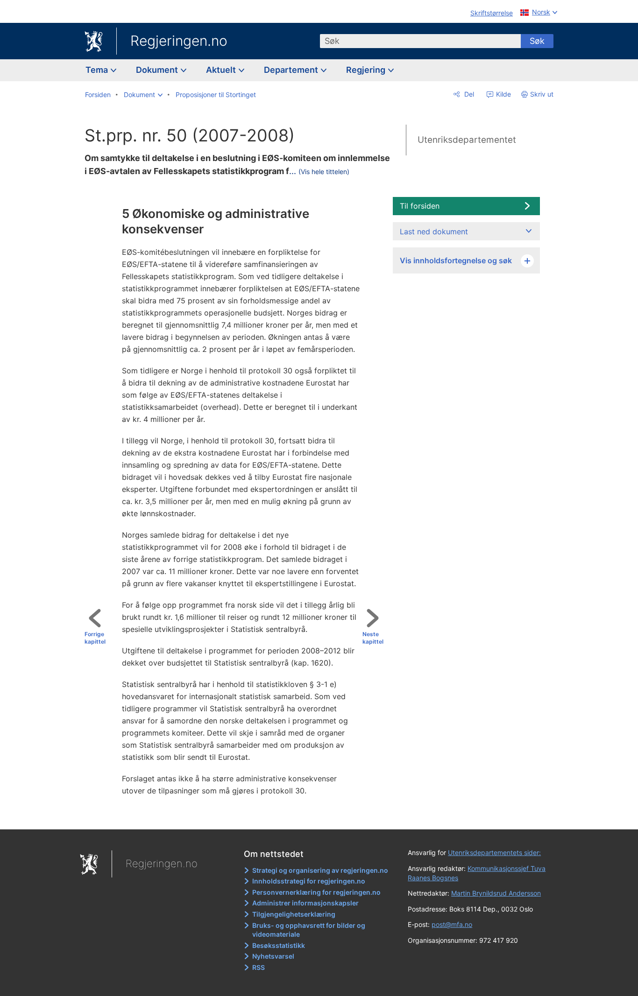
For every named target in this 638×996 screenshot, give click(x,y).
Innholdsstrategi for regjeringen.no (308, 881)
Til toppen (238, 816)
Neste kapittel (372, 638)
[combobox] (420, 41)
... (319, 171)
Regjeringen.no (178, 40)
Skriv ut (541, 94)
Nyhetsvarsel (273, 956)
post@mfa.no (452, 924)
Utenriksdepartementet (467, 139)
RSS (258, 967)
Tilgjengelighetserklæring (293, 914)
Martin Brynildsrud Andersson (496, 893)
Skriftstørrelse (491, 13)
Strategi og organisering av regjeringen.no (320, 870)
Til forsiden (420, 205)
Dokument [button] (158, 70)
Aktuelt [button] (222, 70)
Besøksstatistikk (278, 945)
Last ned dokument (434, 231)
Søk (537, 41)
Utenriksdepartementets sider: (494, 852)
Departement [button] (292, 70)
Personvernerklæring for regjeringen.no (316, 892)
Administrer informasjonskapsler (305, 903)
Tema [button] (97, 70)
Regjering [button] (366, 70)
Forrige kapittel (95, 638)
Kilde (502, 94)
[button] (143, 94)
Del (468, 94)
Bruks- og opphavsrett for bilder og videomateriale (308, 930)
